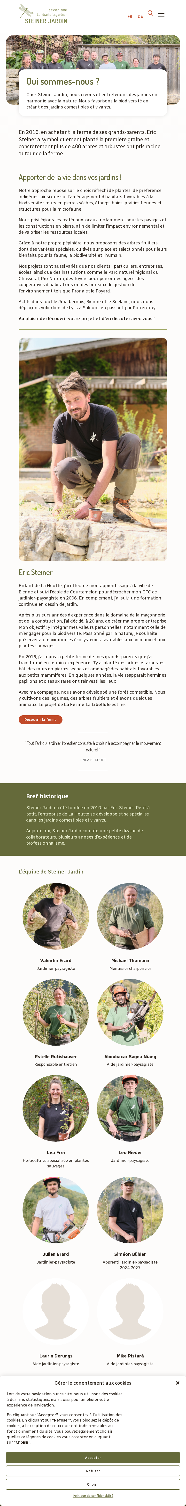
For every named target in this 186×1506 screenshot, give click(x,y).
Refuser (93, 1471)
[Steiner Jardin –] (43, 13)
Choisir (93, 1484)
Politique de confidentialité (93, 1496)
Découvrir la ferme (40, 719)
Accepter (93, 1458)
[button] (177, 1383)
